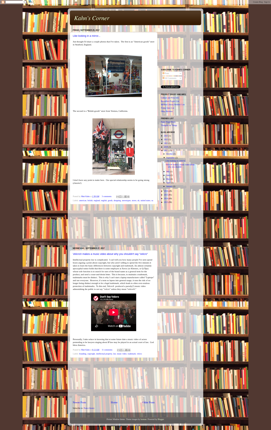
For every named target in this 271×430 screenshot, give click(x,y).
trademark (132, 354)
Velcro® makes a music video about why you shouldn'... (180, 166)
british (90, 200)
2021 (166, 143)
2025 (166, 136)
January (169, 186)
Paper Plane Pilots (168, 122)
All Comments (170, 78)
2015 (166, 195)
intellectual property (104, 354)
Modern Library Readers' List (173, 105)
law (114, 354)
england (97, 200)
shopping (117, 200)
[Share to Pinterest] (128, 196)
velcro (139, 354)
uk (138, 200)
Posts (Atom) (89, 408)
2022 (166, 139)
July (168, 172)
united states (145, 200)
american (82, 200)
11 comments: (107, 350)
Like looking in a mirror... (86, 35)
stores (134, 200)
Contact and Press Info (170, 98)
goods (110, 200)
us (152, 200)
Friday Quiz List (167, 108)
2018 (166, 147)
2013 (166, 202)
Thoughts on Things (169, 125)
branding (82, 354)
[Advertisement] (113, 225)
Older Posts (148, 402)
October (169, 154)
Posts (166, 73)
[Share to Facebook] (125, 196)
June (168, 175)
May (168, 179)
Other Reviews (167, 111)
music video (122, 354)
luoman (144, 419)
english (104, 200)
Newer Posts (79, 402)
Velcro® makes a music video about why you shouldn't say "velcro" (110, 254)
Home (114, 402)
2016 (166, 191)
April (168, 183)
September (170, 158)
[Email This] (117, 196)
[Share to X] (123, 196)
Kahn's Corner (91, 18)
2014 (166, 198)
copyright (91, 354)
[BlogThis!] (120, 196)
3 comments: (107, 196)
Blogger (161, 419)
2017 (166, 151)
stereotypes (126, 200)
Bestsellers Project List (170, 101)
